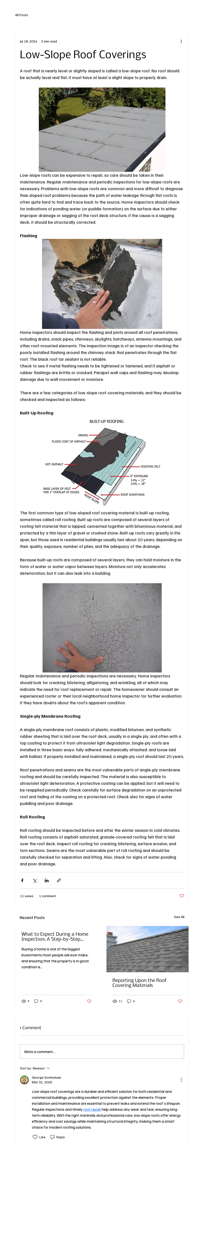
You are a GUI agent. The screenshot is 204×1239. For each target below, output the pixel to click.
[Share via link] (58, 880)
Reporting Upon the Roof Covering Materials (139, 983)
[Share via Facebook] (22, 880)
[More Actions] (181, 1080)
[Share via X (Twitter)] (34, 880)
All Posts (21, 15)
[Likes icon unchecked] (35, 1137)
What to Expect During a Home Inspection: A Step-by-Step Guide (54, 937)
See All (179, 917)
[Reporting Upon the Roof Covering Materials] (147, 949)
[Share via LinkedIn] (46, 880)
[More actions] (181, 41)
